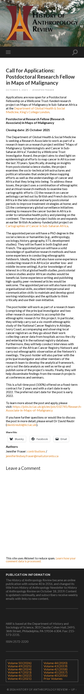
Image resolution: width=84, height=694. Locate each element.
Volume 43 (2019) (55, 666)
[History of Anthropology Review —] (42, 23)
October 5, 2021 (17, 89)
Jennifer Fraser (43, 89)
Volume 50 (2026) (19, 663)
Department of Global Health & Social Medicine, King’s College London (35, 110)
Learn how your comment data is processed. (41, 559)
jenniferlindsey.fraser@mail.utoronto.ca (32, 456)
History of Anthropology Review (42, 689)
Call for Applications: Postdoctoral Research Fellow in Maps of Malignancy (40, 76)
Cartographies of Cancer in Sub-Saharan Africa (37, 226)
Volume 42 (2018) (55, 669)
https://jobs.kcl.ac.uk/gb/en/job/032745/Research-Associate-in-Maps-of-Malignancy (44, 408)
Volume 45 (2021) (19, 678)
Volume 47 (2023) (19, 672)
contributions (36, 451)
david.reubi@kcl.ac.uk (21, 425)
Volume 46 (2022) (19, 675)
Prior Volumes (53, 678)
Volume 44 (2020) (55, 663)
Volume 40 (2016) (55, 675)
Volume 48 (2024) (19, 669)
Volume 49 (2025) (19, 666)
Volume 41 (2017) (55, 672)
